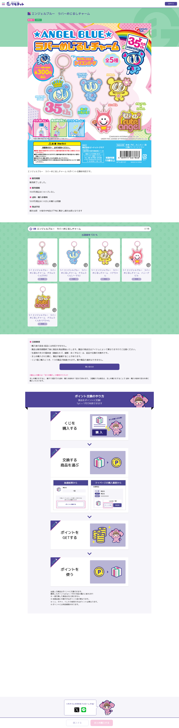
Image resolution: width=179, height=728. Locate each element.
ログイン (171, 4)
